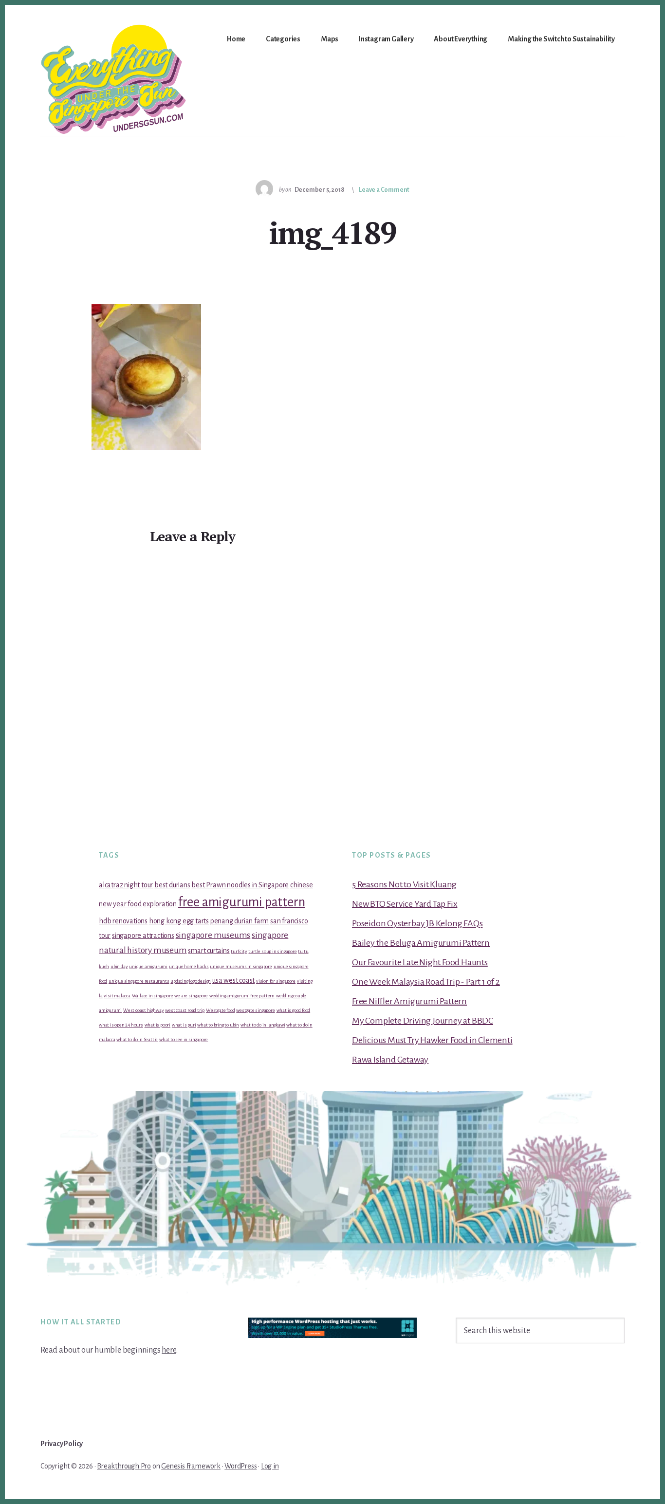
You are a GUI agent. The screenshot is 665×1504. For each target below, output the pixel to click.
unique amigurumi (148, 966)
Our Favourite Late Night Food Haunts (420, 962)
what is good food (294, 1010)
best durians (172, 885)
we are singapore (191, 995)
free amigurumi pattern (241, 902)
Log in (270, 1466)
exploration (160, 904)
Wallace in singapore (152, 995)
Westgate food (220, 1010)
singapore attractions (143, 935)
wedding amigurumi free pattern (242, 995)
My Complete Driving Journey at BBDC (422, 1021)
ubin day (119, 966)
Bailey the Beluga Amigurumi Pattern (421, 943)
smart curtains (208, 950)
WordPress (240, 1466)
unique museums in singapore (241, 966)
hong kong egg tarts (179, 921)
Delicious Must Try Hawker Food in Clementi (432, 1040)
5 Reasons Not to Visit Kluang (404, 884)
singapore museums (213, 935)
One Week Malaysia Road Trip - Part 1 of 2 (426, 982)
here (169, 1350)
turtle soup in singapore (272, 951)
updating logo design (190, 981)
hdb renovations (123, 921)
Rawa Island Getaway (390, 1059)
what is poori (157, 1024)
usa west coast (233, 980)
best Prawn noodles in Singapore (240, 885)
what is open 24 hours (121, 1024)
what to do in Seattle (137, 1039)
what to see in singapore (183, 1039)
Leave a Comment (384, 189)
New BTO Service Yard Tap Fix (404, 904)
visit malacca (117, 995)
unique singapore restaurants (139, 981)
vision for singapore (276, 981)
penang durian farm (239, 921)
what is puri (184, 1024)
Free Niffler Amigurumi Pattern (409, 1001)
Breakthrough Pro (124, 1466)
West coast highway (143, 1010)
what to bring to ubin (218, 1024)
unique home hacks (189, 966)
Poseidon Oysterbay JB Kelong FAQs (417, 923)
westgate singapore (255, 1010)
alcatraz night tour (126, 885)
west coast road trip (184, 1010)
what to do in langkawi (262, 1024)
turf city (239, 951)
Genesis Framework (191, 1466)
